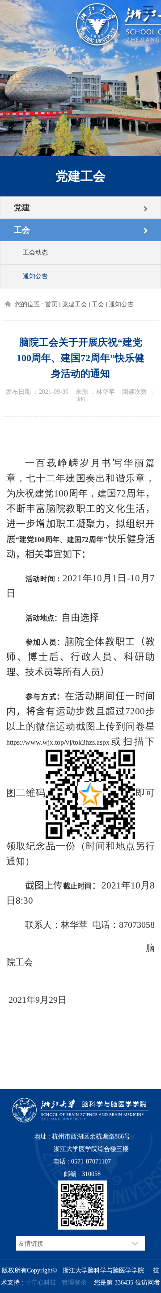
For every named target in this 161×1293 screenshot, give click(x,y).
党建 (22, 207)
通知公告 (35, 276)
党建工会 (74, 304)
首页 (51, 304)
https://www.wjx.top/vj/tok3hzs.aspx (58, 742)
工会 (22, 229)
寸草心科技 (40, 1282)
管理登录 (74, 1282)
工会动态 (35, 252)
